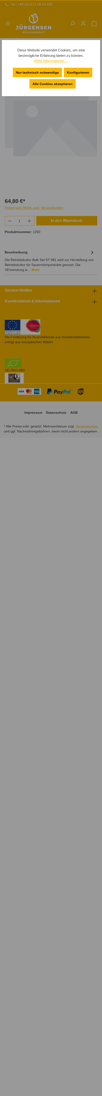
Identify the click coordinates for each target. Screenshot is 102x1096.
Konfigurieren (78, 72)
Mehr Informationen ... (51, 61)
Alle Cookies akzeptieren (52, 84)
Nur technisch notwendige (37, 72)
